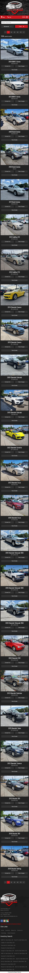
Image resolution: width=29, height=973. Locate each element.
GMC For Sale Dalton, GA (7, 953)
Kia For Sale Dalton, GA (6, 961)
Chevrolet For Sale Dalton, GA (8, 945)
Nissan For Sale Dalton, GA (7, 966)
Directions (14, 923)
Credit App (3, 933)
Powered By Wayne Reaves (14, 972)
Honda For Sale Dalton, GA (20, 953)
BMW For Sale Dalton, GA (7, 940)
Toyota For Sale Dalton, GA (7, 969)
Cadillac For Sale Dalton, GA (7, 942)
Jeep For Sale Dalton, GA (22, 958)
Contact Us (9, 923)
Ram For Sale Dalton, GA (21, 966)
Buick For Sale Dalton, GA (20, 940)
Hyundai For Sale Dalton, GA (8, 956)
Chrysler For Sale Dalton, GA (8, 948)
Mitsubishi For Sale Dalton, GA (8, 964)
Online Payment (11, 933)
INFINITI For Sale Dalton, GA (8, 958)
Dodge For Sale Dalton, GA (7, 950)
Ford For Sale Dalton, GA (21, 950)
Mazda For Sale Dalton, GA (19, 961)
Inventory (7, 930)
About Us (13, 930)
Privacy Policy (3, 923)
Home (2, 930)
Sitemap (19, 923)
